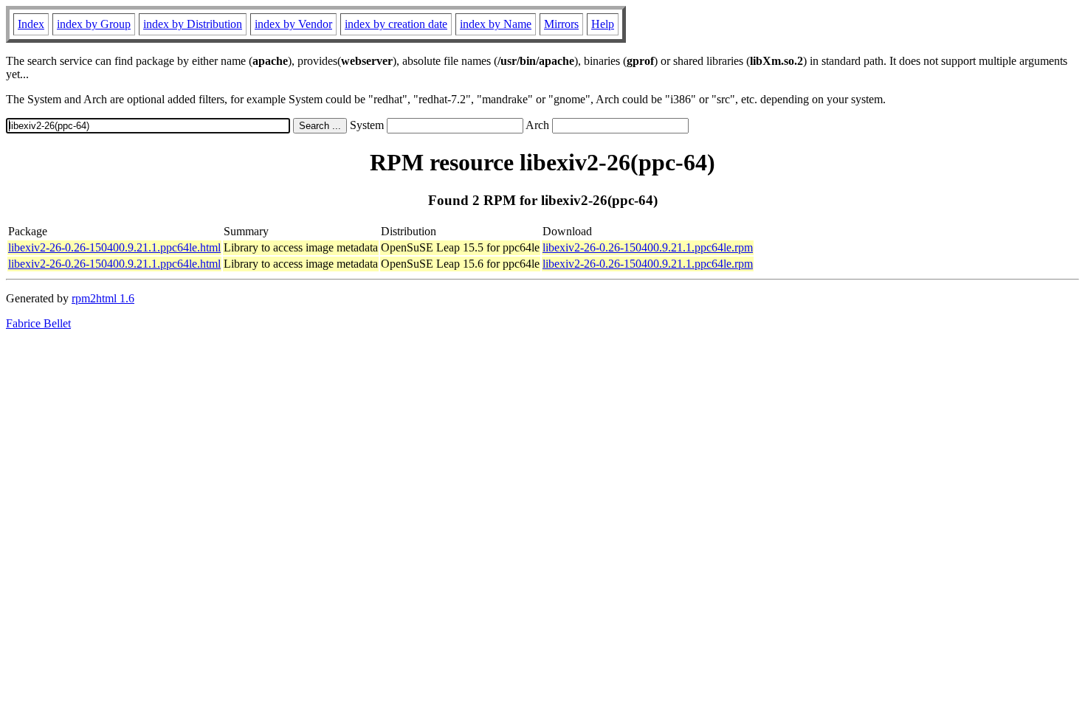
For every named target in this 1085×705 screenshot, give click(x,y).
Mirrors (561, 24)
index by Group (94, 24)
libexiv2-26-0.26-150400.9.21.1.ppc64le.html (114, 247)
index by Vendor (293, 24)
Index (31, 24)
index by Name (495, 24)
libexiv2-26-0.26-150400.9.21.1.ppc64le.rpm (647, 247)
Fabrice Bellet (38, 323)
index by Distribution (192, 24)
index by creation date (396, 24)
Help (602, 24)
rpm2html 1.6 (103, 298)
